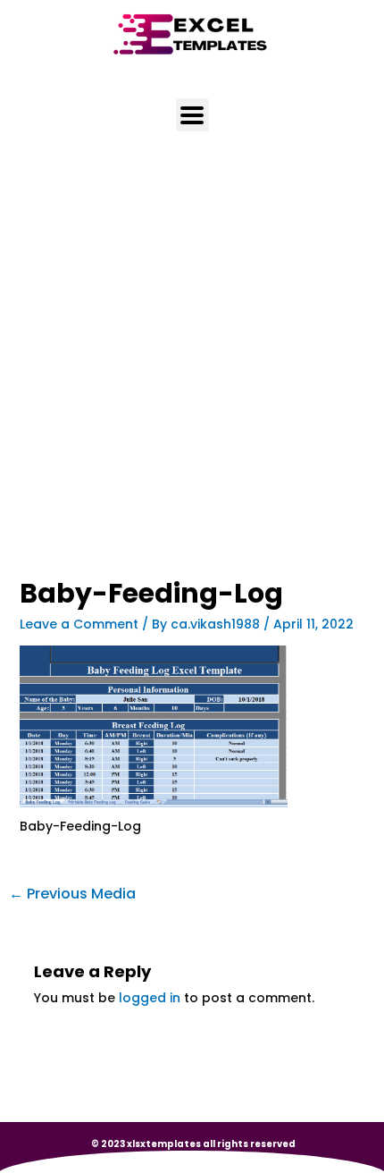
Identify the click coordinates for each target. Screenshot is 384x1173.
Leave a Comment (79, 624)
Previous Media (72, 893)
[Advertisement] (192, 379)
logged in (149, 998)
